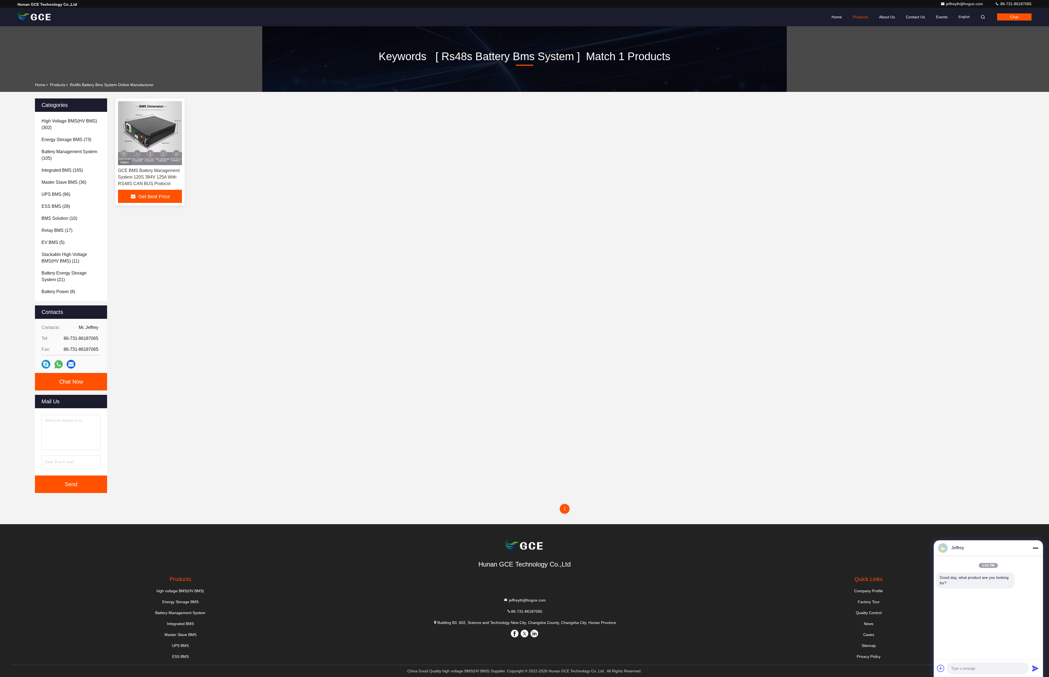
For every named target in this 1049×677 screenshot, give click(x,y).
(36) (64, 182)
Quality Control (869, 613)
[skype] (45, 364)
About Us (887, 17)
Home (837, 17)
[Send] (1035, 668)
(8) (58, 291)
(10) (59, 218)
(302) (69, 124)
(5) (53, 242)
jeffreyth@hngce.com (965, 4)
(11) (64, 257)
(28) (56, 206)
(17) (57, 230)
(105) (69, 155)
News (868, 623)
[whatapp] (58, 364)
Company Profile (868, 591)
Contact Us (915, 17)
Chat (1014, 17)
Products (860, 17)
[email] (71, 364)
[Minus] (1035, 548)
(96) (56, 194)
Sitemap (869, 645)
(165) (62, 170)
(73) (66, 139)
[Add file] (941, 668)
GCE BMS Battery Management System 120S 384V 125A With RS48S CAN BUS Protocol (148, 177)
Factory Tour (869, 602)
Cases (868, 634)
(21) (64, 276)
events (942, 17)
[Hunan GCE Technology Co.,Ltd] (34, 17)
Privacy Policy (868, 656)
